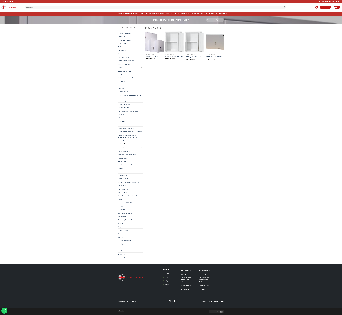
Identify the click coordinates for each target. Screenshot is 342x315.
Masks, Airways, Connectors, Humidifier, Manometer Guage (127, 136)
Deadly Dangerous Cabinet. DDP (174, 56)
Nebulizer (121, 168)
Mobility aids (213, 14)
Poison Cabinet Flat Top (151, 56)
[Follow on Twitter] (5, 1)
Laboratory (160, 14)
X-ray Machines (123, 258)
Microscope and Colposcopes (127, 154)
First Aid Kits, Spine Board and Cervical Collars (130, 96)
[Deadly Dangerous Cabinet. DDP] (174, 42)
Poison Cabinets (124, 144)
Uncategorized (122, 244)
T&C (119, 310)
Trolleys (204, 14)
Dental (142, 14)
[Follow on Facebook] (2, 1)
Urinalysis (121, 247)
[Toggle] (141, 67)
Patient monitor (123, 189)
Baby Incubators (123, 50)
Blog (166, 281)
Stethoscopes (122, 216)
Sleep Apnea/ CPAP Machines (127, 202)
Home (154, 20)
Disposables (185, 14)
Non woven (121, 172)
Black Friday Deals (123, 57)
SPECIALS (121, 14)
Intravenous (121, 118)
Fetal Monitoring (123, 91)
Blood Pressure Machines (126, 60)
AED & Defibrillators (124, 33)
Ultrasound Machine (124, 240)
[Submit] (284, 7)
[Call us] (9, 1)
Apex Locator (122, 43)
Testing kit (121, 233)
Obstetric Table (122, 175)
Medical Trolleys (123, 148)
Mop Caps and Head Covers (126, 165)
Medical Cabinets (166, 20)
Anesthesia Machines (124, 40)
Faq (122, 310)
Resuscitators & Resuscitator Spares (129, 196)
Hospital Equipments (124, 104)
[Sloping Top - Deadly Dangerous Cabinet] (215, 42)
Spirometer (121, 209)
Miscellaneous (122, 158)
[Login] (316, 7)
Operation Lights (123, 178)
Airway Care (122, 36)
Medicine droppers (124, 151)
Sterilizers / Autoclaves (125, 213)
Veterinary (169, 14)
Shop (166, 277)
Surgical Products (123, 227)
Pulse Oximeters (123, 192)
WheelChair (121, 254)
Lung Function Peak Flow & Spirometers (130, 131)
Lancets (120, 125)
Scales (120, 199)
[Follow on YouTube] (12, 1)
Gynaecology (150, 14)
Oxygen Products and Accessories (128, 182)
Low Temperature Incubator (126, 128)
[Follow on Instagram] (3, 1)
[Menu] (116, 14)
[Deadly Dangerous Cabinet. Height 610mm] (194, 42)
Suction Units (195, 14)
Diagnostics (121, 74)
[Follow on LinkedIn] (10, 1)
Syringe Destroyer (123, 230)
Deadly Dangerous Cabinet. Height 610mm (193, 57)
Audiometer (121, 47)
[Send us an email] (7, 1)
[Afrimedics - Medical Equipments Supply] (11, 7)
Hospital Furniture (131, 14)
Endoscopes (121, 88)
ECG (119, 84)
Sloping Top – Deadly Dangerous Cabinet (214, 57)
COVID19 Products (124, 64)
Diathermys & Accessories (126, 78)
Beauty (177, 14)
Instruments (223, 14)
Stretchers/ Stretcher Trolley (126, 220)
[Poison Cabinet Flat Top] (154, 42)
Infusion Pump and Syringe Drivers (128, 111)
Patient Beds (122, 185)
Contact (167, 284)
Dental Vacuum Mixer (124, 71)
